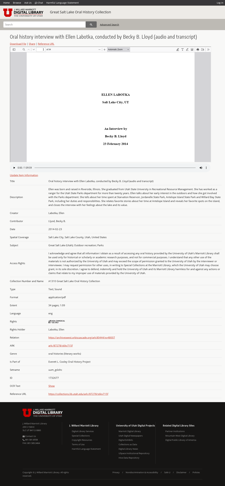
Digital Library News (128, 448)
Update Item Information (24, 175)
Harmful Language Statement (62, 2)
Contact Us (30, 436)
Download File (18, 43)
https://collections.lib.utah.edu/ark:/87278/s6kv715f (78, 394)
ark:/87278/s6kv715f (60, 345)
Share (32, 43)
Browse (17, 2)
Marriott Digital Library (130, 431)
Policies (196, 472)
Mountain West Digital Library (180, 435)
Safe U (167, 472)
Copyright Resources (82, 439)
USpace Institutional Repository (134, 453)
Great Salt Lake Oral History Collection (80, 12)
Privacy (116, 472)
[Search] (91, 24)
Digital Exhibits (126, 439)
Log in (220, 2)
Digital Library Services (83, 431)
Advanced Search (109, 24)
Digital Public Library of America (180, 439)
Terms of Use (78, 444)
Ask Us (28, 2)
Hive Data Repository (129, 457)
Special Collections (81, 435)
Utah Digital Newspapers (131, 435)
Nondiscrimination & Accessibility (142, 472)
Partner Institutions (175, 431)
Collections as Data (128, 444)
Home (6, 2)
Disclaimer (181, 472)
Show (51, 385)
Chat (40, 2)
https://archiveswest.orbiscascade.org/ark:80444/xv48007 (81, 337)
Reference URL (46, 43)
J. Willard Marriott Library (35, 423)
